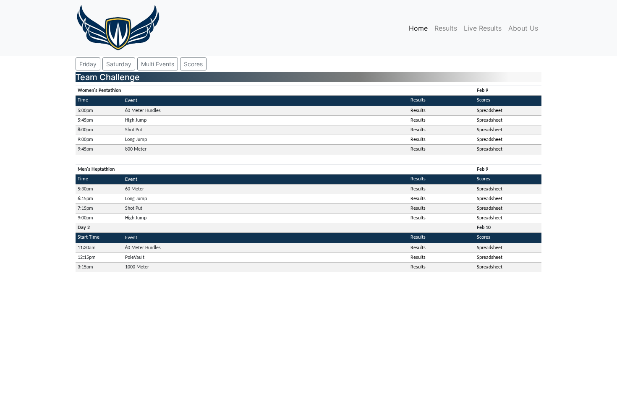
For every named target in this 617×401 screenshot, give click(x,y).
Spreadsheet (489, 110)
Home (420, 28)
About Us (523, 28)
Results (445, 28)
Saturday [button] (118, 64)
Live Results (483, 28)
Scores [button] (193, 64)
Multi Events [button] (157, 64)
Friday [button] (88, 64)
